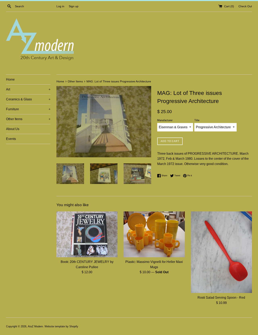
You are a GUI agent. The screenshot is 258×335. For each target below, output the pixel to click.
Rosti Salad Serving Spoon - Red (221, 297)
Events (11, 139)
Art (28, 89)
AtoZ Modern (35, 326)
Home (10, 79)
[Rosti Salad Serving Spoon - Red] (221, 252)
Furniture (28, 109)
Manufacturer (165, 120)
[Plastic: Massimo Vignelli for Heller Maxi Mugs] (154, 234)
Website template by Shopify (61, 326)
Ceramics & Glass (28, 99)
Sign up (73, 6)
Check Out (245, 6)
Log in (60, 6)
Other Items (28, 119)
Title (196, 120)
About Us (12, 129)
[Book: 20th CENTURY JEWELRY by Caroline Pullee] (87, 234)
